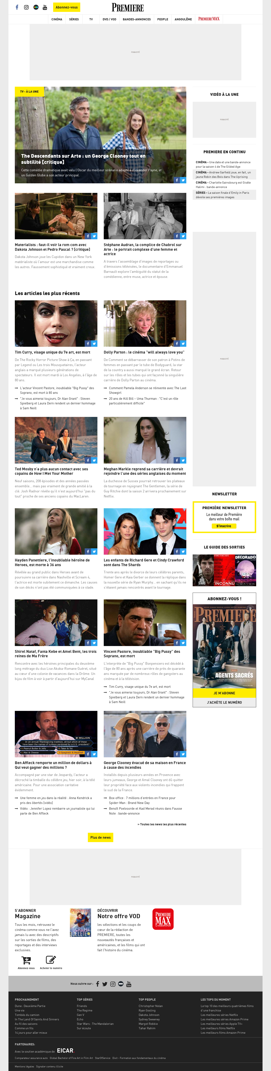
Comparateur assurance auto (31, 1058)
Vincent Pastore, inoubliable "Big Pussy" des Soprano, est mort (142, 653)
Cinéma (56, 19)
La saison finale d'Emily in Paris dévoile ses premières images (222, 195)
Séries (74, 19)
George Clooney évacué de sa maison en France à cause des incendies (145, 765)
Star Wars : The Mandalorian (95, 1023)
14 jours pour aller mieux (31, 1032)
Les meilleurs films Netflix (218, 1028)
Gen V (80, 1015)
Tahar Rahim (147, 1028)
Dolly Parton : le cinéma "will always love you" (144, 352)
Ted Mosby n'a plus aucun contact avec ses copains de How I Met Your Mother (51, 471)
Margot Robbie (148, 1023)
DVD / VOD (109, 19)
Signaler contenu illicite (49, 1066)
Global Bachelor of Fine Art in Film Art (71, 1058)
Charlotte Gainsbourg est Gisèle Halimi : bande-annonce (223, 185)
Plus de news (100, 837)
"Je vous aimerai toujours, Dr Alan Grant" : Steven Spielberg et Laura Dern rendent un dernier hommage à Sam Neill (57, 403)
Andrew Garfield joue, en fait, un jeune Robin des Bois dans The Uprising (223, 174)
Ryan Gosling (147, 1010)
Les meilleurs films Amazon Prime (223, 1032)
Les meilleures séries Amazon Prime (224, 1019)
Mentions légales (24, 1066)
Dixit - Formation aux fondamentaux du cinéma (139, 1058)
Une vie (19, 1010)
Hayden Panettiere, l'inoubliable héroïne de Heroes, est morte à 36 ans (52, 562)
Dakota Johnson (149, 1015)
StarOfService (102, 1058)
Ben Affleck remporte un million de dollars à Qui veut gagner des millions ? (53, 765)
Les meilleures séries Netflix (219, 1015)
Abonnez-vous (67, 7)
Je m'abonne (224, 693)
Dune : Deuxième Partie (30, 1006)
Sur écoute (84, 1028)
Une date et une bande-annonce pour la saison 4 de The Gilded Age (223, 164)
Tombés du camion (27, 1015)
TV (91, 19)
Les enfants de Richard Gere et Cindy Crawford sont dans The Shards (144, 562)
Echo (80, 1019)
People (162, 19)
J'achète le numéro (224, 702)
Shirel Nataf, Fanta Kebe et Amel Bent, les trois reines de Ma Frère (56, 653)
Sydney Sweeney (149, 1019)
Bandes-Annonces (137, 19)
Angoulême (183, 19)
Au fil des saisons (26, 1023)
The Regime (84, 1010)
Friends (82, 1006)
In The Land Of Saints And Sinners (37, 1019)
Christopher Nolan (151, 1006)
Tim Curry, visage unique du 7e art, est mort (52, 352)
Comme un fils (24, 1028)
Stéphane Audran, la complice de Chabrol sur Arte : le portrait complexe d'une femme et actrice (143, 249)
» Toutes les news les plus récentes (162, 824)
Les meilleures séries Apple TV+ (221, 1023)
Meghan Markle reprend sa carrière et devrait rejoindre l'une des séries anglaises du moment (145, 471)
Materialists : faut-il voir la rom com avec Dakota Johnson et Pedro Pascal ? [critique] (52, 247)
